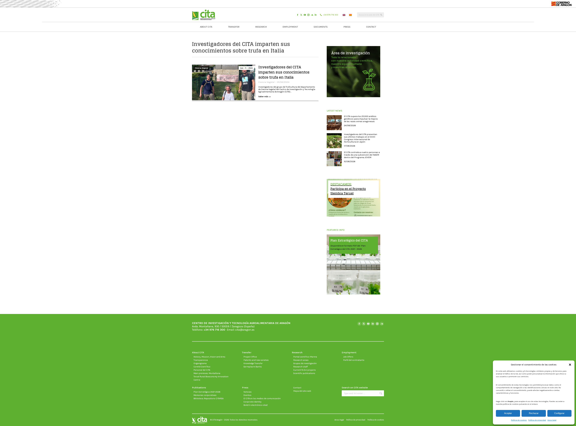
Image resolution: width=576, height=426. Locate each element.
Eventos (247, 395)
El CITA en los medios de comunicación (262, 398)
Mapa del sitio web (302, 391)
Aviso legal (552, 420)
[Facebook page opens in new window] (297, 15)
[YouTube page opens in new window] (305, 15)
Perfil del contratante (353, 360)
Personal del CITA (202, 370)
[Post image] (334, 122)
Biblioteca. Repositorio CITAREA (209, 398)
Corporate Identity (252, 401)
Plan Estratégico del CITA (349, 240)
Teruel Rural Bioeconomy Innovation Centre (211, 378)
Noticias (247, 392)
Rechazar (533, 413)
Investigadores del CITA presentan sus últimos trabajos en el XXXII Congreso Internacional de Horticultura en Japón (360, 138)
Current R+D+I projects (304, 370)
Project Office (250, 357)
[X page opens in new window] (301, 15)
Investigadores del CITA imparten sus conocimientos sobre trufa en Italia (283, 72)
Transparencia (201, 360)
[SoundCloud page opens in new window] (312, 15)
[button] (570, 364)
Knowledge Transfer (253, 363)
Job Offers (348, 357)
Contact (297, 387)
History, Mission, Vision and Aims (209, 357)
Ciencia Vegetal (201, 68)
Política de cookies (519, 420)
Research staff (300, 366)
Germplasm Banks (252, 366)
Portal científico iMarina (305, 357)
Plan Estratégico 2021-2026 (207, 392)
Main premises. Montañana (207, 373)
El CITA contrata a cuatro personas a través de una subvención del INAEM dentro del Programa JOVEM (362, 155)
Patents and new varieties (256, 360)
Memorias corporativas (205, 395)
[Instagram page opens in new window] (308, 15)
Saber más (263, 96)
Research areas (301, 360)
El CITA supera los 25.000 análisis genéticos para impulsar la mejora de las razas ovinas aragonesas (361, 119)
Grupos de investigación (305, 363)
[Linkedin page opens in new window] (315, 15)
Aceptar (508, 413)
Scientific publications (304, 373)
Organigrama (200, 363)
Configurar (559, 413)
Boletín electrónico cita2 (255, 405)
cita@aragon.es (244, 329)
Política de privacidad (537, 420)
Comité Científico (202, 366)
